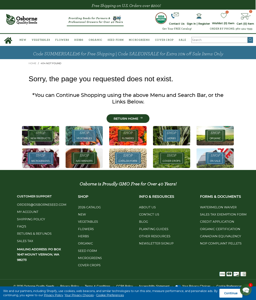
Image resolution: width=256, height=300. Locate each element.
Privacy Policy (53, 295)
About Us (147, 207)
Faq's (21, 226)
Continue (231, 293)
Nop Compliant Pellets (221, 243)
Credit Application (217, 222)
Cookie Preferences (110, 295)
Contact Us (149, 214)
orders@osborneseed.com (41, 205)
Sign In (191, 23)
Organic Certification (220, 229)
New (22, 40)
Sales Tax (25, 241)
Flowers (62, 40)
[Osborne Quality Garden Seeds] (22, 19)
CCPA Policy (124, 286)
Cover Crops (89, 265)
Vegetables (41, 40)
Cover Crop (164, 40)
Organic (95, 40)
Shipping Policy (31, 219)
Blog (143, 222)
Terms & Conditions (97, 286)
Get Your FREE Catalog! (177, 28)
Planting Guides (153, 229)
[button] (246, 290)
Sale (182, 40)
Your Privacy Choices (79, 295)
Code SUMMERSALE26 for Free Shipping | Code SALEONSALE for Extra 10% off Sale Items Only (128, 54)
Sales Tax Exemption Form (223, 214)
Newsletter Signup (156, 243)
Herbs (78, 40)
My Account (27, 212)
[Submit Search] (250, 40)
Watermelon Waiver (218, 207)
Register (204, 23)
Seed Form (116, 40)
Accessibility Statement (154, 286)
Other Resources (154, 236)
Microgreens (139, 40)
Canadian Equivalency (220, 236)
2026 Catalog (89, 207)
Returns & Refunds (34, 233)
